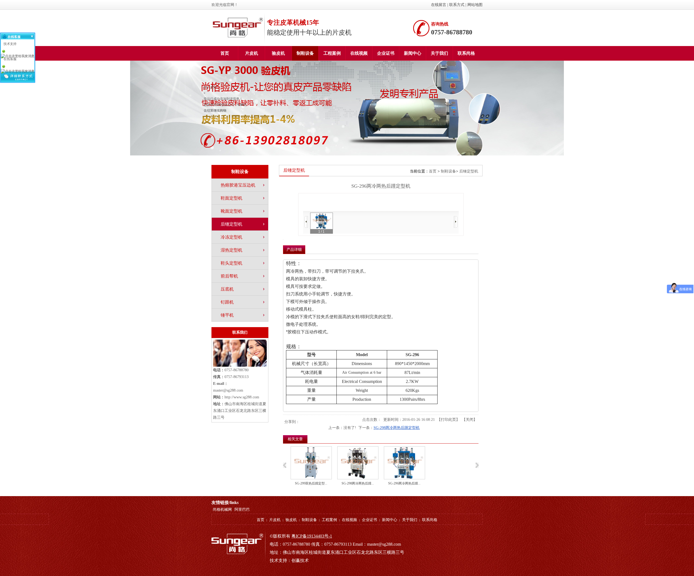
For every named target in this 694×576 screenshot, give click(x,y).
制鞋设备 (448, 171)
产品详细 (294, 250)
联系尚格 (429, 520)
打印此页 (448, 420)
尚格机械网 (222, 509)
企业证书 (369, 520)
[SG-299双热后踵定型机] (311, 462)
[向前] (306, 222)
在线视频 (349, 520)
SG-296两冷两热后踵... (404, 483)
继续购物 (219, 110)
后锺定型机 (468, 171)
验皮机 (291, 520)
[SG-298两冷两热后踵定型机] (357, 462)
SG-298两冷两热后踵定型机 (397, 428)
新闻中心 (389, 520)
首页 (432, 171)
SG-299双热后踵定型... (311, 483)
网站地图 (475, 5)
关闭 (469, 420)
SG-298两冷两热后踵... (358, 483)
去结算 (208, 110)
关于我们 (409, 520)
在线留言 (438, 5)
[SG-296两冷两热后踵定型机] (404, 462)
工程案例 (329, 520)
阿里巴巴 (242, 509)
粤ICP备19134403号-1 (311, 536)
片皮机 (275, 520)
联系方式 (456, 5)
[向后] (455, 222)
